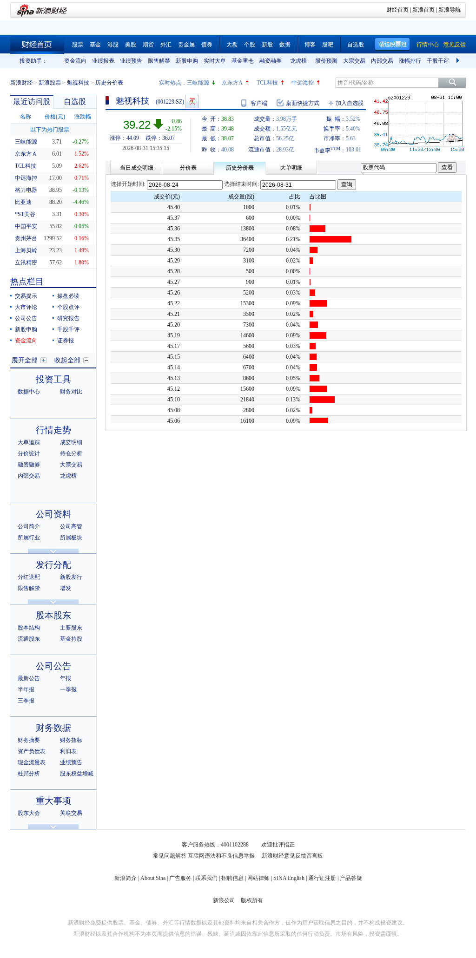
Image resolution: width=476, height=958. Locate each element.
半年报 (26, 689)
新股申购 (187, 61)
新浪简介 (125, 878)
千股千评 (438, 61)
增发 (65, 588)
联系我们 (206, 878)
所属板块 (71, 537)
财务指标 (71, 740)
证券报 (65, 340)
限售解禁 (159, 61)
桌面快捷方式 (302, 103)
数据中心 (29, 391)
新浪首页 (423, 10)
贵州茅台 (26, 238)
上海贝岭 (26, 250)
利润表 (68, 751)
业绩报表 (103, 61)
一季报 (68, 689)
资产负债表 (32, 751)
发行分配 (53, 565)
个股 (249, 44)
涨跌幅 (82, 116)
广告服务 (180, 878)
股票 (77, 44)
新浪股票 (50, 82)
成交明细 (71, 442)
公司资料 (53, 514)
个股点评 (68, 307)
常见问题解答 (169, 856)
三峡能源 (198, 82)
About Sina (152, 878)
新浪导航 (449, 10)
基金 (95, 44)
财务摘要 (29, 740)
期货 (148, 44)
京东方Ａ (26, 154)
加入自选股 (350, 103)
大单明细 (291, 167)
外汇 (166, 44)
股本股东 (53, 615)
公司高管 (71, 526)
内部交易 (382, 61)
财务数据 (53, 728)
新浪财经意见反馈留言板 (292, 856)
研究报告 (68, 318)
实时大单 (215, 61)
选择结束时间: (241, 184)
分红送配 (29, 577)
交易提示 (26, 296)
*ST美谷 (25, 214)
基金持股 (71, 639)
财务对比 (71, 391)
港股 (113, 44)
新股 (267, 44)
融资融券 (270, 61)
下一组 (459, 60)
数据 (285, 44)
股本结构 (29, 627)
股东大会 (29, 813)
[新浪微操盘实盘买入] (192, 101)
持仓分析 (71, 453)
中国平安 (26, 226)
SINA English (288, 878)
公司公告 (26, 318)
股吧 (327, 44)
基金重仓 (242, 61)
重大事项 (53, 801)
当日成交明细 (136, 167)
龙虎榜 (298, 61)
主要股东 (71, 627)
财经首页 (397, 10)
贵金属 (186, 44)
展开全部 (25, 360)
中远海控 (302, 82)
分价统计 (29, 453)
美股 (130, 44)
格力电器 (26, 190)
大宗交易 (354, 61)
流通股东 (29, 639)
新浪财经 (21, 82)
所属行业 (29, 537)
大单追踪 (29, 442)
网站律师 (258, 878)
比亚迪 (23, 202)
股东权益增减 (76, 773)
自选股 (355, 44)
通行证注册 (322, 878)
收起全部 (67, 360)
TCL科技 (267, 82)
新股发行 (71, 577)
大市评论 (26, 307)
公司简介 (29, 526)
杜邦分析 (29, 773)
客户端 (259, 103)
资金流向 (75, 61)
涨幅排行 (410, 61)
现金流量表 (32, 762)
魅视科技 (78, 82)
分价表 (188, 167)
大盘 (232, 44)
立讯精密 (26, 262)
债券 (206, 44)
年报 (65, 678)
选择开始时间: (128, 184)
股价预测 (326, 61)
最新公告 (29, 678)
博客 (310, 44)
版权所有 (252, 900)
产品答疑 (351, 878)
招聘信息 (232, 878)
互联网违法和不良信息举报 (221, 856)
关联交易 (71, 813)
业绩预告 (131, 61)
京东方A (232, 82)
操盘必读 (68, 296)
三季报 (26, 700)
